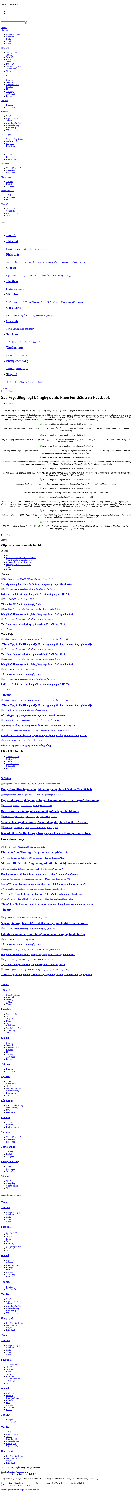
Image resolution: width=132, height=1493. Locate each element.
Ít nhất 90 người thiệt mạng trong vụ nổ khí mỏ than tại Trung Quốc (46, 833)
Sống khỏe (10, 173)
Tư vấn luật (11, 69)
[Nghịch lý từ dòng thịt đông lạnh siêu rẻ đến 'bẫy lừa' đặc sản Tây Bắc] (30, 720)
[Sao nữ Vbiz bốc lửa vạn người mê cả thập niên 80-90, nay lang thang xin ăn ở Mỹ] (36, 879)
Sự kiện (6, 778)
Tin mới (6, 695)
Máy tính (10, 143)
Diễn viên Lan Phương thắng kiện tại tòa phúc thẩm (35, 852)
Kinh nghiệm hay (13, 159)
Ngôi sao (10, 80)
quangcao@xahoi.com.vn (28, 1490)
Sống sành (10, 197)
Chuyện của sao (12, 84)
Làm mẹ (9, 157)
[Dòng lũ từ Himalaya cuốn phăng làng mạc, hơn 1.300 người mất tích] (30, 609)
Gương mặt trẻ (12, 213)
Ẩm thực (9, 181)
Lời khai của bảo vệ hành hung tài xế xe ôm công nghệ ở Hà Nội (35, 594)
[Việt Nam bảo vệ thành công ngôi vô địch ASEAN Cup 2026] (27, 619)
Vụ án (8, 44)
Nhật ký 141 (11, 759)
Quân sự (9, 39)
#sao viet (9, 555)
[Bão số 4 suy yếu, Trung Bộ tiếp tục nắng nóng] (21, 740)
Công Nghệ (6, 134)
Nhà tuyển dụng (12, 125)
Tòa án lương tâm (13, 66)
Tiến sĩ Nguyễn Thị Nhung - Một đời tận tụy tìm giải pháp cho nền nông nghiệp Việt (46, 644)
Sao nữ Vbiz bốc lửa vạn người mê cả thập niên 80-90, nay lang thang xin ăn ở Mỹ (45, 883)
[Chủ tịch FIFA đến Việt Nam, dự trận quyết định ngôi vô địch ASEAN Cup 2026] (35, 730)
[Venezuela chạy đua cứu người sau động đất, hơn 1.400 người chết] (29, 816)
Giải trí (4, 75)
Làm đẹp (9, 96)
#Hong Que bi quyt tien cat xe (18, 564)
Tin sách (9, 215)
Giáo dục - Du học (13, 123)
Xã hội (9, 761)
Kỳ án (8, 59)
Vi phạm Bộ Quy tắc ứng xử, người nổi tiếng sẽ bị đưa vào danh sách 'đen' (49, 863)
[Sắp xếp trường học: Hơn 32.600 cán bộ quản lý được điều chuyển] (29, 579)
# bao (8, 569)
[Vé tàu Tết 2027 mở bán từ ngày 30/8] (17, 599)
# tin (8, 567)
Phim (8, 89)
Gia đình (4, 150)
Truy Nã (9, 57)
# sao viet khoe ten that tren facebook (21, 557)
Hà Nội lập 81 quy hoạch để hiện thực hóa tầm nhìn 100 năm (33, 715)
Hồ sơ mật (10, 64)
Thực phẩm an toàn (14, 168)
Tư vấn (9, 116)
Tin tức (4, 28)
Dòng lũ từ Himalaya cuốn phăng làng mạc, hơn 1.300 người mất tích (38, 614)
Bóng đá (9, 105)
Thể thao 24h (11, 107)
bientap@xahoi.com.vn (18, 1472)
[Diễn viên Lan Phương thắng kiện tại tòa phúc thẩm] (23, 847)
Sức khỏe (5, 164)
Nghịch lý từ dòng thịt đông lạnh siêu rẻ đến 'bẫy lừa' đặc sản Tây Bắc (38, 725)
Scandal (9, 82)
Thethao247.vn (12, 764)
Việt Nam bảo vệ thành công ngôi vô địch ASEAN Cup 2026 (33, 624)
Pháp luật (5, 48)
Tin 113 (9, 55)
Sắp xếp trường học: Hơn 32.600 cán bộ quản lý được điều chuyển (36, 584)
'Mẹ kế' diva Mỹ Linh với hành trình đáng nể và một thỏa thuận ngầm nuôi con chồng (47, 904)
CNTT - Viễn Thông (14, 139)
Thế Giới (4, 30)
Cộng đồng (10, 211)
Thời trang (10, 94)
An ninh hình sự (12, 757)
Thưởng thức (6, 177)
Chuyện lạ (10, 37)
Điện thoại (10, 146)
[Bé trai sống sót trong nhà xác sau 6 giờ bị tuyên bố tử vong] (26, 805)
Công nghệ (10, 766)
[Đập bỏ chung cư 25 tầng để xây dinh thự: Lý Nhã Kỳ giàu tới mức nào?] (32, 869)
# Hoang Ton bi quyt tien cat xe (19, 562)
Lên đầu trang (15, 1195)
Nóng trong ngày (13, 34)
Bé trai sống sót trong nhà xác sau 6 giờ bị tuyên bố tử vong (40, 811)
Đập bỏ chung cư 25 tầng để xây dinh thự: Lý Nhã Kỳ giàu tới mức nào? (40, 874)
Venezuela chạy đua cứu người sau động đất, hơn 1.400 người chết (44, 822)
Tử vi (8, 195)
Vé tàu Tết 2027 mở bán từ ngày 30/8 (21, 604)
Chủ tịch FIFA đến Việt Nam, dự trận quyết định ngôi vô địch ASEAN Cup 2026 (44, 735)
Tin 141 (9, 71)
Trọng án (10, 62)
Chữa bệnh (10, 170)
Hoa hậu (9, 87)
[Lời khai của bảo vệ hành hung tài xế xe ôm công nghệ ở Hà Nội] (28, 589)
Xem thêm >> (6, 629)
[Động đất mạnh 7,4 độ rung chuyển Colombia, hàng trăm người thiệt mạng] (32, 795)
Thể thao (4, 100)
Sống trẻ (4, 204)
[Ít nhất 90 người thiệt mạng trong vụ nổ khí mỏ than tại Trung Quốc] (29, 827)
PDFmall (10, 768)
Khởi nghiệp (11, 128)
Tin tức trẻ (10, 208)
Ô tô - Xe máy (12, 141)
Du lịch (9, 184)
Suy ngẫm (10, 200)
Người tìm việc (12, 118)
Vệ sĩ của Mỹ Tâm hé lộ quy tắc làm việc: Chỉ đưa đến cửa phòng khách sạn (41, 894)
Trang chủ (5, 1195)
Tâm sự (9, 155)
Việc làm (4, 112)
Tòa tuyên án (11, 52)
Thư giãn (10, 186)
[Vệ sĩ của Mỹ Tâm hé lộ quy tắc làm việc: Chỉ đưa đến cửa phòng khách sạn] (33, 889)
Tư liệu (9, 41)
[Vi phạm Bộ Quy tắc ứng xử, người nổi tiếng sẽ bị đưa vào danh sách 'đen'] (32, 858)
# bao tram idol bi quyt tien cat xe (19, 560)
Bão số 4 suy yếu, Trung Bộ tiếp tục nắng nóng (26, 745)
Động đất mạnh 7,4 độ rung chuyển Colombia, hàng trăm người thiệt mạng (50, 800)
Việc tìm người (12, 130)
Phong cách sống (8, 191)
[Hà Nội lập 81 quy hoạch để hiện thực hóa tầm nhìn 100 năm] (27, 710)
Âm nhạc (10, 91)
